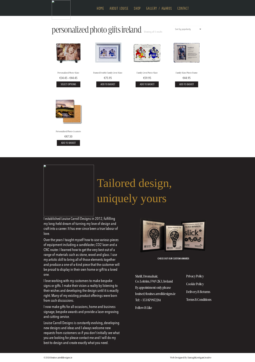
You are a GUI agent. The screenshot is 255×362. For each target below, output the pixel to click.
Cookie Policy (195, 284)
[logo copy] (61, 10)
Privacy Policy (195, 276)
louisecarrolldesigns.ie (61, 357)
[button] (201, 8)
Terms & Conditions (198, 299)
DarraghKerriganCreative (199, 357)
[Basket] (195, 8)
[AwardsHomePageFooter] (173, 235)
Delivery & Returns (198, 292)
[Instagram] (161, 307)
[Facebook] (156, 308)
